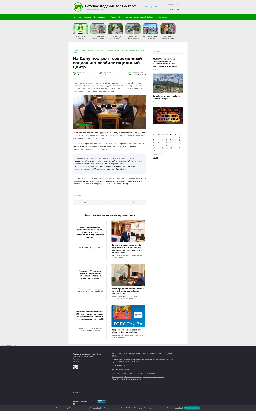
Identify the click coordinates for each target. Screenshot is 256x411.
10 (154, 143)
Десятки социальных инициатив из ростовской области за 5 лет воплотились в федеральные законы (90, 232)
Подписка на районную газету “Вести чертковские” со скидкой (87, 355)
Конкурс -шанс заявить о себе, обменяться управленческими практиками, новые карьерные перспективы (127, 248)
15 (175, 143)
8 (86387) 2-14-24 (175, 5)
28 (171, 148)
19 (162, 145)
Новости (87, 17)
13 (167, 143)
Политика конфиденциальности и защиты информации (133, 373)
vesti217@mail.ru (174, 9)
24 (154, 148)
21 (171, 145)
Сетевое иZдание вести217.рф (110, 6)
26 (163, 148)
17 (154, 145)
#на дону (77, 196)
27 (167, 148)
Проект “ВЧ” (116, 17)
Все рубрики (100, 17)
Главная (77, 17)
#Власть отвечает (82, 124)
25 (158, 148)
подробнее (96, 408)
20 (167, 145)
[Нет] (253, 408)
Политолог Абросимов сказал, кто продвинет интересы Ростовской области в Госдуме (90, 274)
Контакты (163, 17)
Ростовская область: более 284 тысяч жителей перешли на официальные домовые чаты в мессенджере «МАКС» (89, 315)
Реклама (76, 359)
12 (162, 143)
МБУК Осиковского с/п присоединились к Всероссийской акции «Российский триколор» (165, 62)
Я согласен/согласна (192, 408)
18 (158, 145)
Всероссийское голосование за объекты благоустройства (127, 331)
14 (171, 143)
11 (158, 143)
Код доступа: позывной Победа (139, 17)
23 (180, 145)
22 (175, 145)
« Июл (155, 158)
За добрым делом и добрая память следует (166, 97)
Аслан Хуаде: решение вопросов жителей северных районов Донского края (128, 291)
